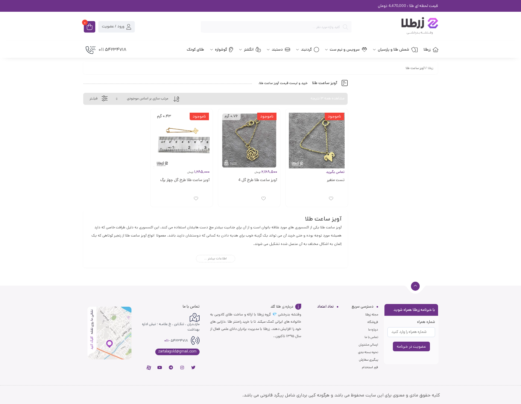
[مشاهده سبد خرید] (89, 27)
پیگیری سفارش (368, 359)
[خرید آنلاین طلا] (398, 27)
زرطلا (430, 68)
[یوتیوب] (160, 367)
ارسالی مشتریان (368, 344)
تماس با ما (371, 337)
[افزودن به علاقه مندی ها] (331, 198)
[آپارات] (148, 367)
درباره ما (373, 329)
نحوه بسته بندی (368, 352)
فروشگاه (373, 322)
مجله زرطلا (371, 314)
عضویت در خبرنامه (411, 346)
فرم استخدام (370, 367)
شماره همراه (426, 322)
